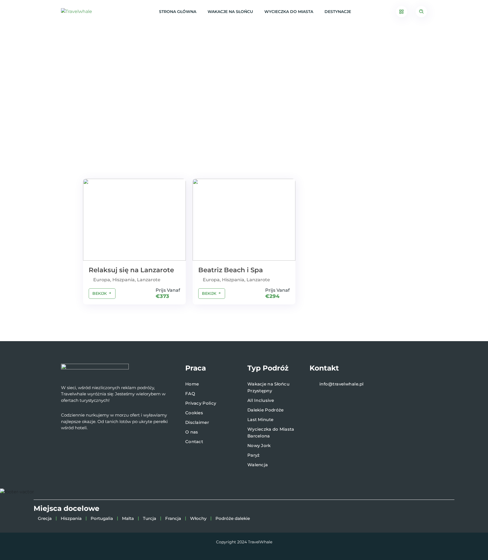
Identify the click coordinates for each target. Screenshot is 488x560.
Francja (173, 518)
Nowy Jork (259, 445)
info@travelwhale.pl (341, 384)
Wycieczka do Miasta (288, 11)
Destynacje (337, 11)
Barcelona (258, 436)
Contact (194, 441)
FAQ (190, 393)
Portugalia (102, 518)
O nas (191, 432)
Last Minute (260, 419)
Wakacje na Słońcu (230, 11)
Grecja (45, 518)
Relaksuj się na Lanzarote (131, 270)
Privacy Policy (200, 403)
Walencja (257, 464)
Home (192, 384)
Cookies (194, 412)
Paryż (253, 455)
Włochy (198, 518)
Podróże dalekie (232, 518)
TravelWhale (260, 541)
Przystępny (259, 390)
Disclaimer (197, 422)
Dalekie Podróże (265, 410)
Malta (128, 518)
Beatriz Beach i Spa (230, 270)
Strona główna (177, 11)
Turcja (149, 518)
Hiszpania (71, 518)
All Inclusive (260, 400)
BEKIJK (100, 293)
